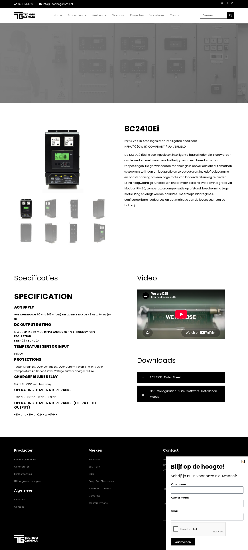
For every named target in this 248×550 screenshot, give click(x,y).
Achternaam (180, 497)
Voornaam (178, 484)
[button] (242, 461)
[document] (124, 275)
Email (174, 511)
